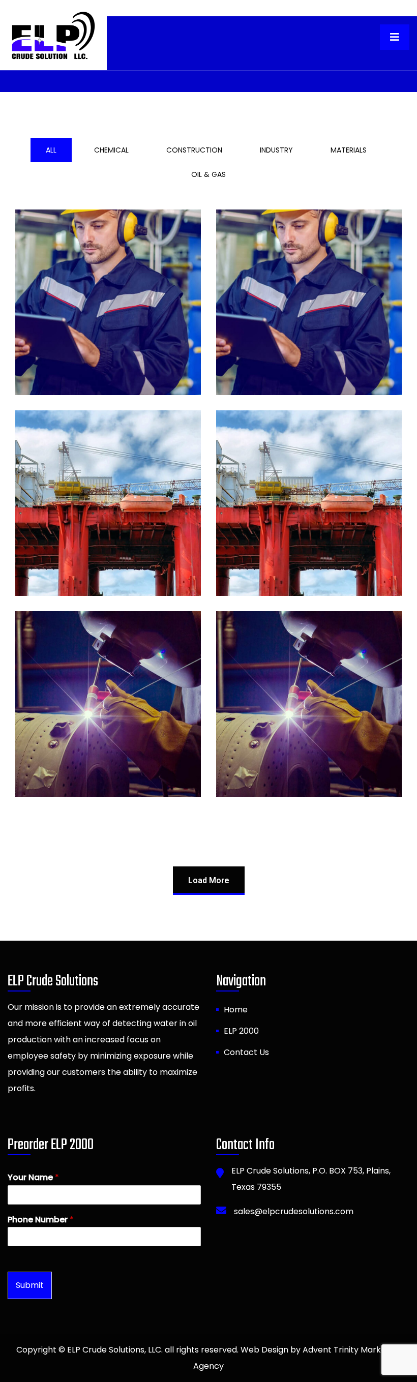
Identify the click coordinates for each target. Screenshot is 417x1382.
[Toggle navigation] (394, 37)
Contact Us (246, 1052)
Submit (30, 1285)
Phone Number (41, 1220)
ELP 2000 (241, 1031)
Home (236, 1009)
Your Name (33, 1178)
